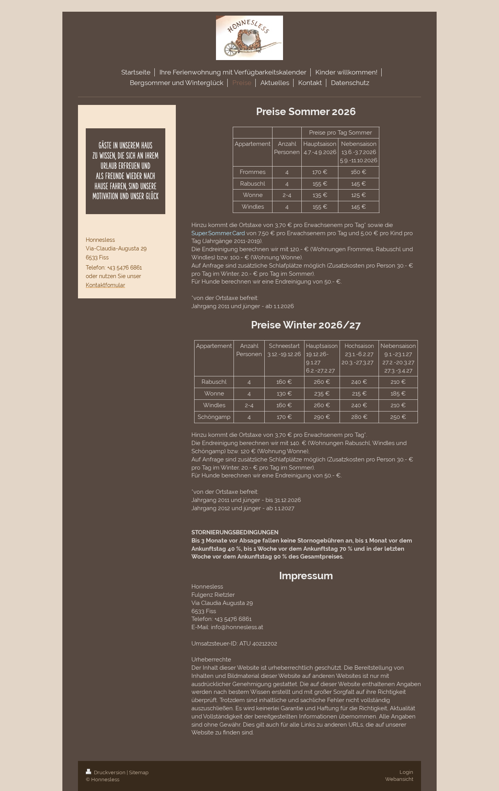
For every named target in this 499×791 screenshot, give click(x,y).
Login (406, 772)
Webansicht (399, 779)
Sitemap (139, 772)
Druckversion (110, 772)
